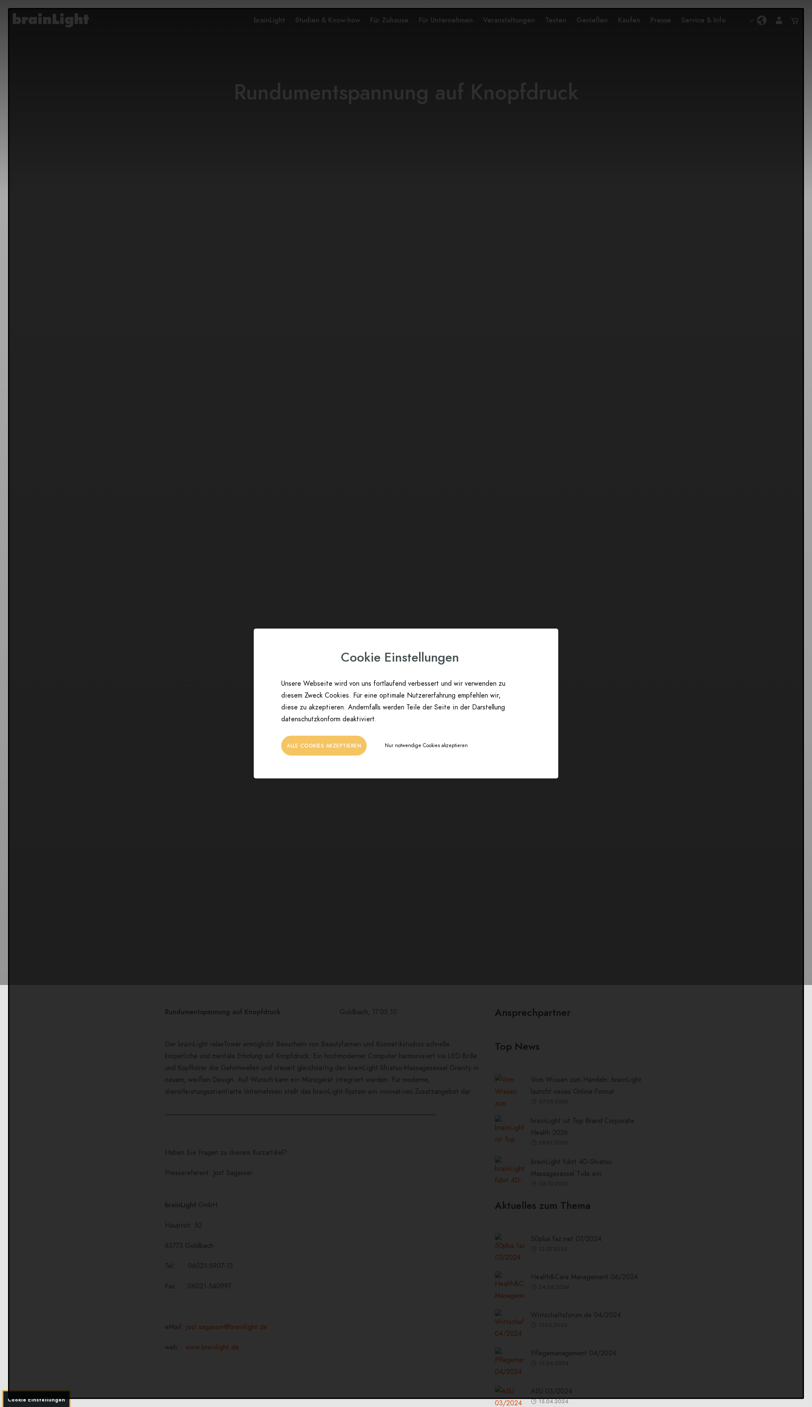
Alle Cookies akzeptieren (324, 745)
